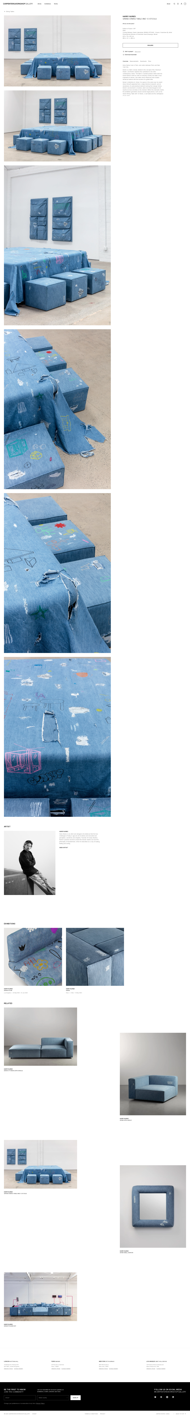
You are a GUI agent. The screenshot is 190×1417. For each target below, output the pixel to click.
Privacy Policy (173, 1410)
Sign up (160, 1405)
